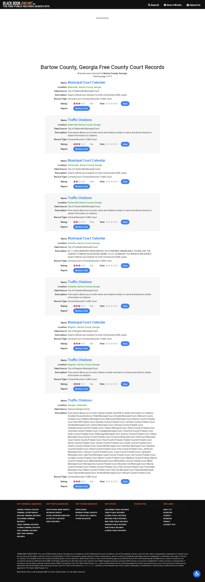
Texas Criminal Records (28, 525)
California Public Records (117, 510)
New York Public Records (116, 522)
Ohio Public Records (114, 528)
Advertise (167, 513)
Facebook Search (54, 513)
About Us (195, 5)
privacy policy (89, 566)
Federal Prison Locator (28, 510)
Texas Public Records (115, 513)
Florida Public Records (115, 516)
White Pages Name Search (57, 510)
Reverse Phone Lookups (86, 513)
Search (155, 5)
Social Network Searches (58, 516)
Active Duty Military (55, 519)
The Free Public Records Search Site (26, 6)
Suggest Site (169, 525)
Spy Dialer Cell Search (85, 516)
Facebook (167, 519)
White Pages (80, 510)
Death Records (53, 522)
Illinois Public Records (115, 531)
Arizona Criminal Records (29, 516)
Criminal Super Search (27, 513)
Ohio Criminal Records (27, 531)
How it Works (174, 5)
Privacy (166, 522)
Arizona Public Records (116, 519)
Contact (167, 516)
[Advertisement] (102, 40)
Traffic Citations (80, 120)
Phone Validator (82, 519)
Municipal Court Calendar (86, 82)
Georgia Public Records (116, 525)
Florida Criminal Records (28, 528)
